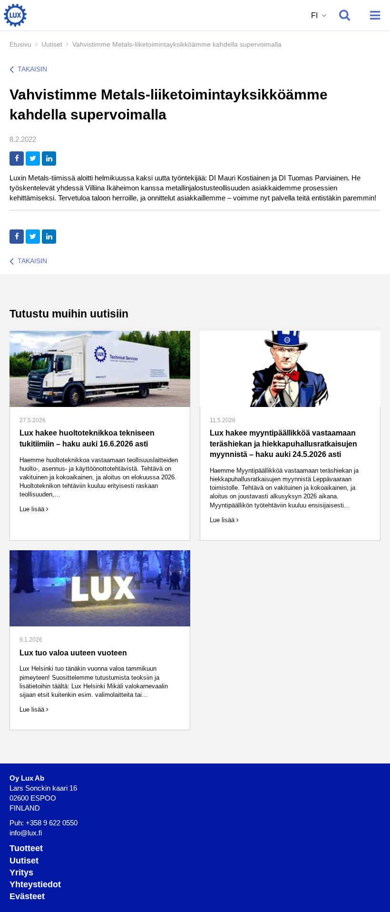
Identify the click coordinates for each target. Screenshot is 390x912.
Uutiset (51, 44)
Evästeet (27, 896)
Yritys (21, 872)
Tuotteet (26, 848)
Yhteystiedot (35, 884)
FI (315, 15)
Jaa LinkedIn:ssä (49, 158)
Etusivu (20, 44)
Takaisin (32, 69)
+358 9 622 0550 (52, 823)
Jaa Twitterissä (33, 158)
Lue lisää (33, 509)
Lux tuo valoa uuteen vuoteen (73, 653)
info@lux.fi (26, 833)
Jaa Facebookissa (17, 158)
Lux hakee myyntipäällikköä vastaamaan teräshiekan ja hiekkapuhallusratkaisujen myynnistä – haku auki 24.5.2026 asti (283, 443)
